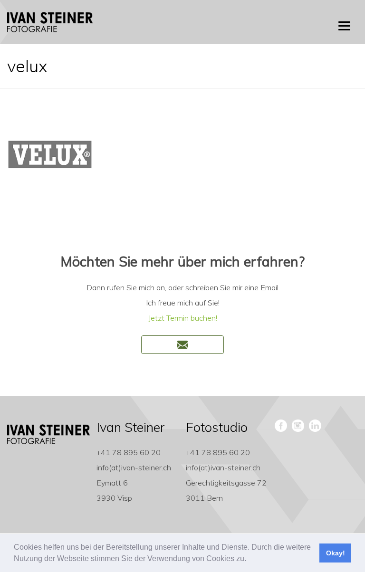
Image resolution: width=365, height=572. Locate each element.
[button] (249, 559)
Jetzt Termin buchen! (182, 318)
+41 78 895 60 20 (128, 452)
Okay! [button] (335, 553)
